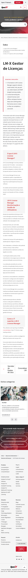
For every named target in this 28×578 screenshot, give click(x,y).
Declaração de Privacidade (18, 569)
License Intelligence (20, 528)
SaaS (2, 530)
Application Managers (6, 528)
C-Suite (3, 519)
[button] (21, 7)
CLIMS (17, 474)
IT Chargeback (4, 506)
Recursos (6, 37)
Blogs (17, 502)
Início (2, 37)
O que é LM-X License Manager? (11, 48)
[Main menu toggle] (25, 7)
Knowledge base (20, 517)
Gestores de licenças (23, 37)
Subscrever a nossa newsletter (21, 549)
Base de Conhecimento (13, 37)
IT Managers (4, 522)
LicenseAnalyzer (7, 330)
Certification (19, 524)
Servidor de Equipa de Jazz (11, 369)
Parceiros (3, 540)
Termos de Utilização (6, 569)
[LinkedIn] (17, 559)
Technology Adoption (6, 513)
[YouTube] (19, 559)
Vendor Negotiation (6, 517)
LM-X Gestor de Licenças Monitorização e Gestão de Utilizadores (14, 51)
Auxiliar (4, 403)
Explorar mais (5, 415)
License (20, 469)
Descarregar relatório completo (19, 2)
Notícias (18, 484)
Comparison (19, 511)
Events (17, 515)
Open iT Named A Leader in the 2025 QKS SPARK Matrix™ (6, 3)
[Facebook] (21, 559)
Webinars (18, 509)
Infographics (19, 506)
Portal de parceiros (5, 542)
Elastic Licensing (5, 532)
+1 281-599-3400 (21, 543)
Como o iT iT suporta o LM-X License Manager (13, 53)
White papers (19, 513)
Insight (17, 467)
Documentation (19, 519)
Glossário (18, 537)
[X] (24, 559)
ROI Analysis (4, 515)
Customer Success (20, 504)
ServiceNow (19, 526)
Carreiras (18, 486)
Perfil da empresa (20, 479)
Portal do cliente (5, 544)
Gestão (17, 481)
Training (18, 522)
